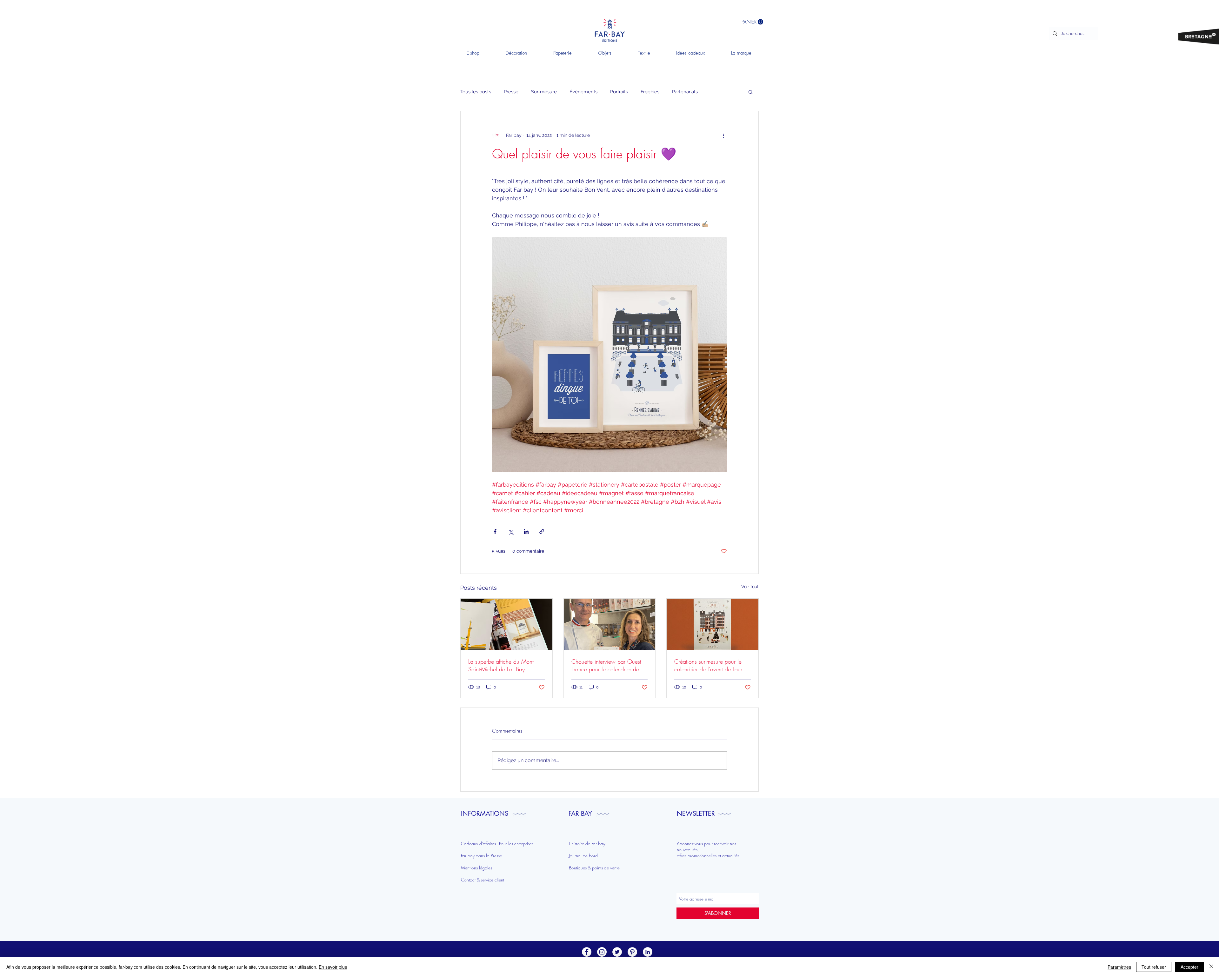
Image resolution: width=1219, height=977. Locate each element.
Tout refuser (1154, 967)
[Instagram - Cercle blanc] (602, 952)
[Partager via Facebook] (495, 531)
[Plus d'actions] (723, 135)
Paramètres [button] (1119, 967)
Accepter (1189, 967)
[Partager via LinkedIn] (526, 531)
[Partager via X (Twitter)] (511, 531)
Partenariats (685, 92)
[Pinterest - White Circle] (632, 952)
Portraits (619, 92)
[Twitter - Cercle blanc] (617, 952)
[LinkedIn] (647, 952)
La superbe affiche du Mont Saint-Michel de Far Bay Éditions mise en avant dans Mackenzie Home (501, 665)
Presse (511, 92)
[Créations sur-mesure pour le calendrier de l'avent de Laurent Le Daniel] (712, 624)
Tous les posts (475, 92)
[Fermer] (1211, 967)
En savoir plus (333, 967)
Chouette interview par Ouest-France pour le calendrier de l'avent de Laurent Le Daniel (606, 665)
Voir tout (750, 586)
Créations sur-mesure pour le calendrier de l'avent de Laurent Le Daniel (711, 665)
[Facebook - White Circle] (586, 952)
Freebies (650, 92)
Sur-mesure (544, 92)
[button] (751, 91)
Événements (583, 92)
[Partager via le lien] (542, 531)
